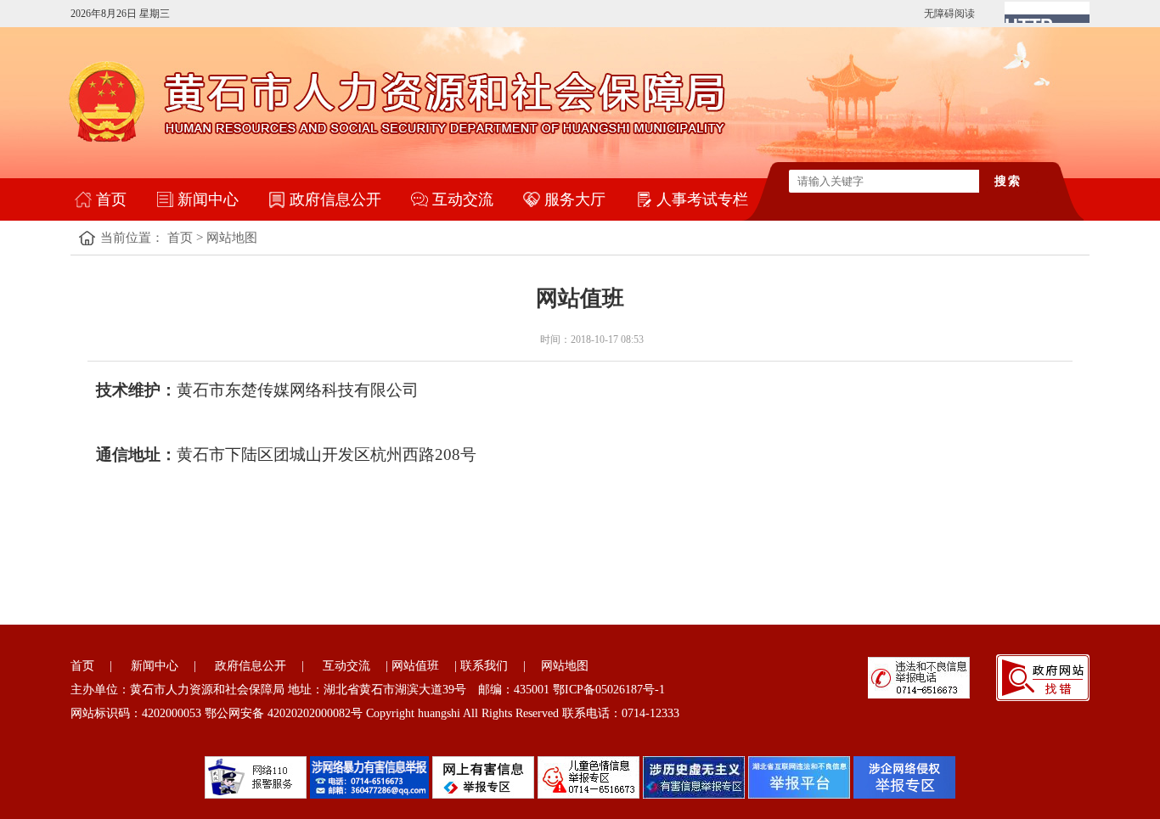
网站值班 (415, 665)
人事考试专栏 (702, 199)
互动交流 (462, 199)
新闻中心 (208, 199)
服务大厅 (574, 199)
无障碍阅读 (949, 14)
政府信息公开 (335, 199)
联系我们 (484, 665)
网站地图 (231, 237)
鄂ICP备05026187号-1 (609, 689)
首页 (111, 199)
